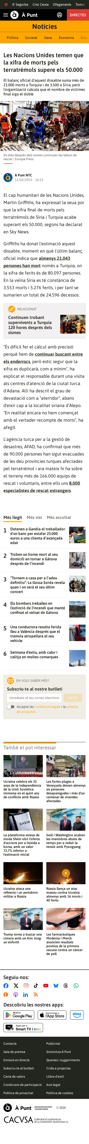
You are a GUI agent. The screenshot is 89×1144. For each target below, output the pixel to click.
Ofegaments (62, 4)
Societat (31, 38)
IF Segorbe (20, 4)
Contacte (10, 1043)
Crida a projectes (58, 1068)
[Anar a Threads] (67, 985)
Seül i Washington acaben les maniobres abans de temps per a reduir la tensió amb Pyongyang (65, 841)
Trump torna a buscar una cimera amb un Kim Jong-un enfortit (22, 938)
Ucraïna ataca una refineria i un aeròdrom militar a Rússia (20, 892)
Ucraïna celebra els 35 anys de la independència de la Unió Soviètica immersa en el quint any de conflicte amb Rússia (22, 789)
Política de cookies (59, 1093)
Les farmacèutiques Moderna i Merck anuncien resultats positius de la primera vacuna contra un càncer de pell (64, 944)
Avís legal (53, 1085)
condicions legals (47, 707)
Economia (66, 38)
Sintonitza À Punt (58, 1052)
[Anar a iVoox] (6, 994)
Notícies (44, 26)
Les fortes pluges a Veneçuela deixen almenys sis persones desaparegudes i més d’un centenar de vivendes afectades (66, 791)
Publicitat (53, 1043)
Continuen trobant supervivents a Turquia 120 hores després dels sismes (30, 325)
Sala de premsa (14, 1052)
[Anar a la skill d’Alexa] (77, 1015)
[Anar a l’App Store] (52, 1015)
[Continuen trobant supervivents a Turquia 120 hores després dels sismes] (72, 324)
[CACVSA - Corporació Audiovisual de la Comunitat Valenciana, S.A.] (36, 1119)
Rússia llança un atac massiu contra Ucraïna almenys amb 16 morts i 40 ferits (64, 894)
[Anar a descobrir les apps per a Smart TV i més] (23, 1027)
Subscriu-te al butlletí (18, 1068)
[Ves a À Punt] (24, 15)
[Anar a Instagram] (27, 985)
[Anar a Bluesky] (57, 985)
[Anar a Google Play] (18, 1015)
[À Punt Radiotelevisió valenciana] (27, 1108)
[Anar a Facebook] (6, 985)
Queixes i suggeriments (63, 1060)
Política (12, 38)
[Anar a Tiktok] (37, 985)
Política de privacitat (18, 1093)
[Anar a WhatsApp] (77, 985)
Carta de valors (14, 1076)
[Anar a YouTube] (46, 985)
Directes (78, 15)
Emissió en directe (16, 1060)
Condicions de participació (22, 1085)
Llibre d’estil (55, 1076)
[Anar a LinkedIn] (26, 994)
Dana (48, 38)
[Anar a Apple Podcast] (16, 994)
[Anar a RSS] (36, 994)
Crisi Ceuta (41, 4)
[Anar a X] (17, 985)
